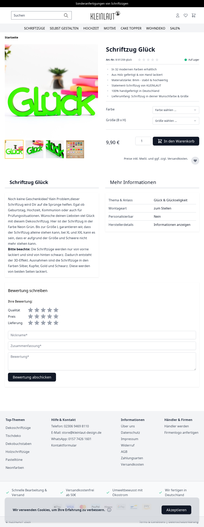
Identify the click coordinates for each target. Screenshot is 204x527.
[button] (152, 60)
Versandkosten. (178, 158)
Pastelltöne (14, 459)
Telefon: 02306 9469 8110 (70, 426)
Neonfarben (15, 467)
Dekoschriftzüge (18, 428)
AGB (124, 451)
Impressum (129, 439)
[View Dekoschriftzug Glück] (14, 149)
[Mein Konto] (177, 15)
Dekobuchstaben (18, 443)
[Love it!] (185, 15)
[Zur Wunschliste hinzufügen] (195, 161)
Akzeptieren (176, 509)
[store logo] (105, 15)
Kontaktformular (64, 445)
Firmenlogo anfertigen (181, 432)
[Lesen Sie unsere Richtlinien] (109, 509)
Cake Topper (131, 28)
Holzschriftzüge (17, 451)
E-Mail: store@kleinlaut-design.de (76, 432)
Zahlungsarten (132, 458)
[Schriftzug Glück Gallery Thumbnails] (44, 149)
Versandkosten (132, 464)
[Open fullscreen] (51, 91)
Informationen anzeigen (172, 224)
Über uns (128, 426)
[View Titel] (75, 149)
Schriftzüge (34, 28)
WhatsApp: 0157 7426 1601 (71, 439)
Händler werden (176, 426)
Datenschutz (130, 432)
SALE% (175, 28)
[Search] (66, 15)
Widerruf (127, 445)
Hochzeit (91, 28)
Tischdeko (13, 436)
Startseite (11, 37)
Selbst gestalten (64, 28)
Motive (110, 28)
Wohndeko (155, 28)
